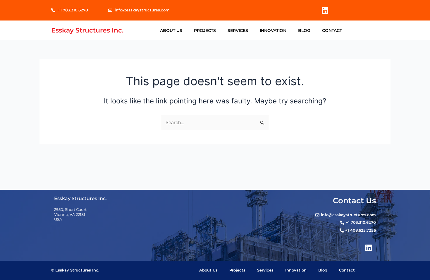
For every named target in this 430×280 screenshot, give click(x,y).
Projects (205, 30)
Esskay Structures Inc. (87, 30)
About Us (171, 30)
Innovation (273, 30)
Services (238, 30)
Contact (332, 30)
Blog (304, 30)
